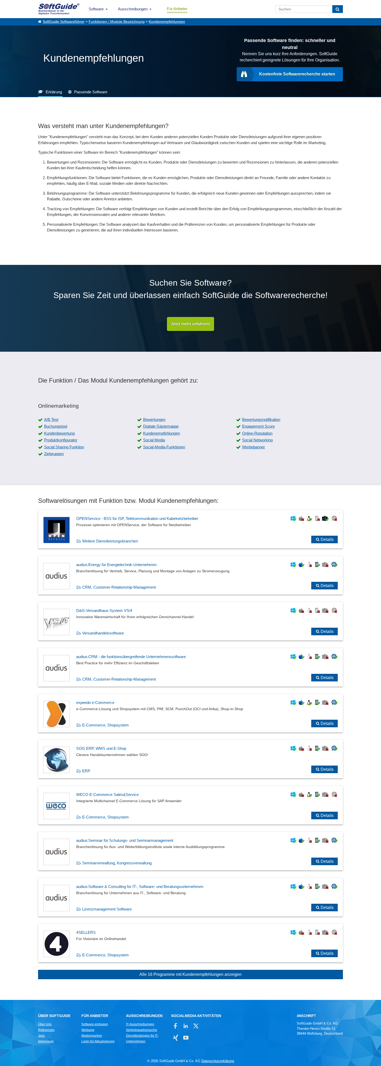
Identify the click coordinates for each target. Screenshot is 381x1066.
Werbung (87, 1030)
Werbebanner (253, 447)
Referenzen (46, 1030)
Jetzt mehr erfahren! (190, 324)
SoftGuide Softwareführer (63, 22)
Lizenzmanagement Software (107, 909)
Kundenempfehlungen (167, 22)
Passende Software (90, 92)
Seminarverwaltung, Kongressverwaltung (117, 863)
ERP (86, 771)
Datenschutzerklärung (217, 1061)
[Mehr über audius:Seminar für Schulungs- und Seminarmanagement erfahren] (190, 851)
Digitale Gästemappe (161, 426)
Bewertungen (154, 419)
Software (96, 9)
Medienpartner (91, 1035)
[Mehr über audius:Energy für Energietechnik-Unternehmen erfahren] (190, 575)
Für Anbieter (177, 8)
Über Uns (45, 1024)
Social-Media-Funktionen (164, 447)
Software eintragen (94, 1024)
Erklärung (54, 92)
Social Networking (257, 440)
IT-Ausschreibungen (140, 1024)
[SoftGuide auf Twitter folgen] (195, 1025)
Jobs (41, 1035)
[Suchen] (337, 9)
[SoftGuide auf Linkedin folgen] (185, 1025)
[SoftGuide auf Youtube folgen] (185, 1037)
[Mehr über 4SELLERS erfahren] (190, 943)
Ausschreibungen (132, 9)
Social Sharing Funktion (64, 447)
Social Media (154, 440)
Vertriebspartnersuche (141, 1030)
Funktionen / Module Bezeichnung (117, 22)
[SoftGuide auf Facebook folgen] (175, 1025)
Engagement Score (258, 426)
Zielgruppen (54, 453)
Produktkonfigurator (60, 440)
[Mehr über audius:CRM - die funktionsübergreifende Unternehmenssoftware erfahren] (190, 667)
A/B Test (51, 419)
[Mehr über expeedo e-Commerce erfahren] (190, 713)
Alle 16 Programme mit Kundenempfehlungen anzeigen (190, 974)
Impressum (46, 1041)
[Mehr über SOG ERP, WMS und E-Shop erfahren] (190, 759)
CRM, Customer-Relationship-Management (119, 587)
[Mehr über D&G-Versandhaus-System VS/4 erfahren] (190, 621)
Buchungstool (55, 426)
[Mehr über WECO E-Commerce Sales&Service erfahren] (190, 805)
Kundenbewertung (59, 433)
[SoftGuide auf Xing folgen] (175, 1037)
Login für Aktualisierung (98, 1041)
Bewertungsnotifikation (261, 419)
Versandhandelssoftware (103, 633)
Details (327, 539)
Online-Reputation (257, 433)
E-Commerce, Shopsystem (105, 725)
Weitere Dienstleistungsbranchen (110, 541)
